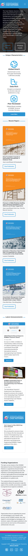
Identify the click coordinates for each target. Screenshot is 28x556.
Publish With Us (8, 47)
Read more (9, 360)
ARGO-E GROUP (14, 545)
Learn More (14, 114)
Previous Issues (20, 47)
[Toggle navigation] (25, 4)
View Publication (9, 166)
